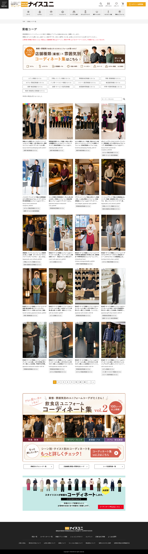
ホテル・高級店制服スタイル (35, 82)
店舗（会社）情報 (100, 536)
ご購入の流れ (22, 543)
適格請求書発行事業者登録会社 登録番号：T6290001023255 (74, 531)
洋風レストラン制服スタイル (61, 78)
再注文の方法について (35, 543)
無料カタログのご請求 (105, 543)
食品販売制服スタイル (113, 82)
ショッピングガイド (76, 536)
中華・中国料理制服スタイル (113, 87)
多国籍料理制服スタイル (87, 87)
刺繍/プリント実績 (61, 536)
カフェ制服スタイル (34, 78)
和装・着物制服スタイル (113, 78)
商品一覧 (34, 536)
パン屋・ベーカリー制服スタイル (61, 82)
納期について (62, 543)
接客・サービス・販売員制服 (61, 87)
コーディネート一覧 (46, 536)
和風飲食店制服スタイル (87, 78)
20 (80, 382)
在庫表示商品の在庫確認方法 (122, 543)
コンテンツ (89, 536)
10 (76, 382)
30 (85, 382)
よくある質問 (112, 536)
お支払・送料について (49, 543)
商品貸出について (90, 543)
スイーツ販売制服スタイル (87, 82)
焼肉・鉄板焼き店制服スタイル (35, 91)
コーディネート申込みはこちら (110, 507)
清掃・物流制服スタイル (35, 87)
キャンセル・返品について (76, 543)
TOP (24, 21)
